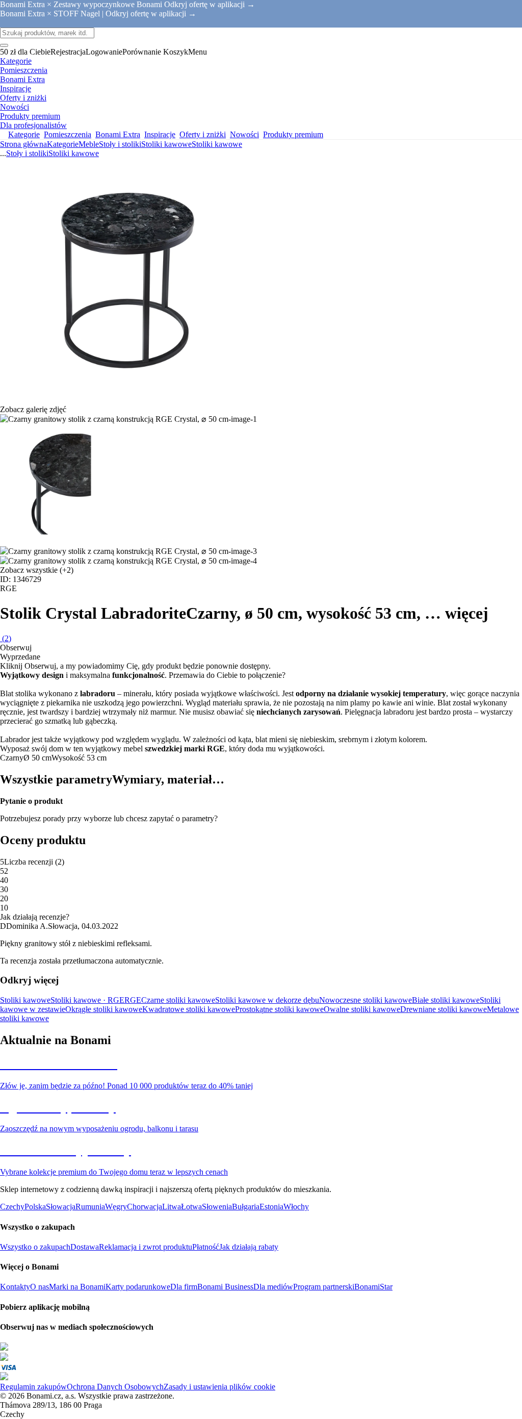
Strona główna (23, 144)
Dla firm (183, 1286)
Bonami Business (225, 1286)
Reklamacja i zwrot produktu (145, 1247)
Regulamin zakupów (33, 1386)
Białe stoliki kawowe (446, 1000)
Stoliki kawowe (217, 144)
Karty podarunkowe (138, 1286)
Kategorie (63, 144)
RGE (132, 1000)
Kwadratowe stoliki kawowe (188, 1009)
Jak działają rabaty (248, 1247)
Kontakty (15, 1286)
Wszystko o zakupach (35, 1247)
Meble (89, 144)
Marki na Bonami (77, 1286)
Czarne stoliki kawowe (178, 1000)
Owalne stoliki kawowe (362, 1009)
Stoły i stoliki (120, 144)
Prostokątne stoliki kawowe (279, 1009)
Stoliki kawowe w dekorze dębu (267, 1000)
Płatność (205, 1247)
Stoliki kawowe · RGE (87, 1000)
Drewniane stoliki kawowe (443, 1009)
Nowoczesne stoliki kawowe (365, 1000)
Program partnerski (323, 1286)
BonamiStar (373, 1286)
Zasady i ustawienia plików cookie (219, 1386)
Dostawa (84, 1247)
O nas (39, 1286)
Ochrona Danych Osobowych (115, 1386)
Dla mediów (273, 1286)
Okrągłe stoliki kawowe (103, 1009)
